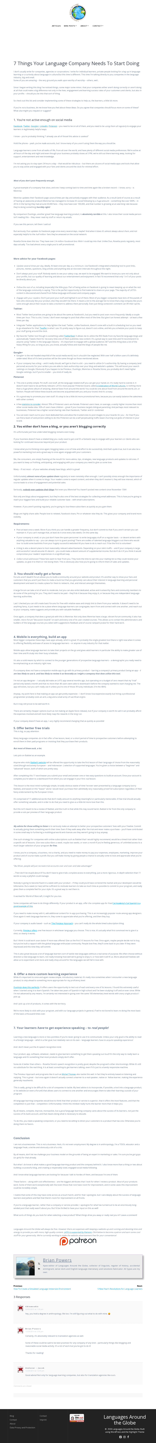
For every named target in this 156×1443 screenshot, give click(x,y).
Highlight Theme (136, 1432)
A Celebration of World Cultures (110, 385)
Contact (97, 26)
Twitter (26, 126)
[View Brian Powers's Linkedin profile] (39, 1268)
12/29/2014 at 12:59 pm (34, 1371)
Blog (12, 1416)
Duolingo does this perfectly (26, 987)
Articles (56, 26)
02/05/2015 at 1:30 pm (34, 1309)
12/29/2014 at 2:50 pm (34, 1331)
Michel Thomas (69, 1074)
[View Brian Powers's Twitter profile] (39, 1263)
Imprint (43, 1419)
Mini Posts (69, 26)
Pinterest (53, 126)
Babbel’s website (38, 762)
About (84, 26)
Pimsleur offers (30, 930)
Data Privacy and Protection (22, 1427)
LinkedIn (44, 126)
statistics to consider (31, 404)
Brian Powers (57, 1260)
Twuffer (43, 328)
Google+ (35, 126)
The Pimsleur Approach (62, 923)
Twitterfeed (69, 336)
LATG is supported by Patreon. (78, 1232)
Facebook (18, 126)
